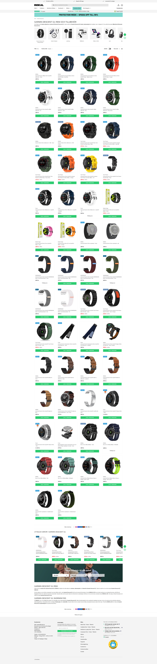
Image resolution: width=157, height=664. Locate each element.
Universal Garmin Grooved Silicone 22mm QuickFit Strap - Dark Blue (66, 76)
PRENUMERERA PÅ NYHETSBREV (67, 631)
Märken (68, 8)
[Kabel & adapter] (54, 33)
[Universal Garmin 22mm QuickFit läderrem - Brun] (44, 398)
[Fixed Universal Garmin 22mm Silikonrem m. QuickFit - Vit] (90, 197)
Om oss (82, 636)
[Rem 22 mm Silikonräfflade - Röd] (44, 465)
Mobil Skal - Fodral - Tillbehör (87, 624)
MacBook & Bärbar (51, 8)
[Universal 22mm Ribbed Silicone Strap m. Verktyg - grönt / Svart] (90, 465)
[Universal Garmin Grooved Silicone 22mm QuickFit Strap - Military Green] (90, 63)
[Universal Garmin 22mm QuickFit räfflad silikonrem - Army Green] (112, 97)
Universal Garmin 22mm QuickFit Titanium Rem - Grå (44, 445)
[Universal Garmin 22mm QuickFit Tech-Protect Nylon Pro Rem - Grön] (44, 331)
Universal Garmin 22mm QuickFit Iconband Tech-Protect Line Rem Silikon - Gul (89, 177)
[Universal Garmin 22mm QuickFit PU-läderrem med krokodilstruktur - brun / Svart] (67, 398)
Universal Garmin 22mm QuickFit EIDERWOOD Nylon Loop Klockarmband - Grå (44, 311)
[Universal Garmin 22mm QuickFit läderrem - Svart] (44, 365)
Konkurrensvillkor (84, 649)
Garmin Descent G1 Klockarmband (40, 42)
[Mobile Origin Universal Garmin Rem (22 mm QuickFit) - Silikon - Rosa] (44, 231)
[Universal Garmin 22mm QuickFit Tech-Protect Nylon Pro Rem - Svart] (90, 298)
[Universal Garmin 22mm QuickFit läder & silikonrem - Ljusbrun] (90, 365)
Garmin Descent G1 (40, 18)
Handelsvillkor (84, 639)
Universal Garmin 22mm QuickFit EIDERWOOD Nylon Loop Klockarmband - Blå (67, 277)
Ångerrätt (83, 641)
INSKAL (38, 659)
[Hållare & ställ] (96, 33)
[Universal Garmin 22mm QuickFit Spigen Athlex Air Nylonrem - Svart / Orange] (112, 331)
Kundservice (120, 8)
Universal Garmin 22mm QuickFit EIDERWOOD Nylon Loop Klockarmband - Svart (44, 277)
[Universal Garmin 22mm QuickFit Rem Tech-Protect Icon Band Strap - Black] (90, 130)
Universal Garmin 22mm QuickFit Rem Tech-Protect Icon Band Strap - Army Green (44, 177)
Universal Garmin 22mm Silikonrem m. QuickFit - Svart (44, 210)
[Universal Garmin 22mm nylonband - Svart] (90, 231)
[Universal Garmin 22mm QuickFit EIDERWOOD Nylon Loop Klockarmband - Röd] (90, 264)
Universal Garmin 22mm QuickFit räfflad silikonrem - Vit (43, 110)
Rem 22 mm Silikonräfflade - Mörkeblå (110, 444)
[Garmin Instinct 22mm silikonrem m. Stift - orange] (67, 130)
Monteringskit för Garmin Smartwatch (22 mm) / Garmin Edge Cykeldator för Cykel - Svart (67, 445)
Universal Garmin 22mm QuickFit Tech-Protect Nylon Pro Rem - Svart (90, 311)
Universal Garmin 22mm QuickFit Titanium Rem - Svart (112, 412)
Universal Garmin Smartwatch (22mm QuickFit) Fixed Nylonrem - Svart (67, 345)
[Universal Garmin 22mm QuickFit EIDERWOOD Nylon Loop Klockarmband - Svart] (44, 264)
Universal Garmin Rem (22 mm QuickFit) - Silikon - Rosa (43, 244)
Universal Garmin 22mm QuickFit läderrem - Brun (44, 412)
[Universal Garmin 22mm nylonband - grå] (112, 231)
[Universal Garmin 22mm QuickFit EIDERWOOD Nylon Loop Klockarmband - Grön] (112, 264)
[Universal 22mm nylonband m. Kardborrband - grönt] (67, 499)
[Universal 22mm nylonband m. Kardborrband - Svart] (44, 499)
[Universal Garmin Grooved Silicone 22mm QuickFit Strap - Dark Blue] (67, 63)
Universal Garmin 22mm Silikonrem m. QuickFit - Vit (90, 210)
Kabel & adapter (54, 41)
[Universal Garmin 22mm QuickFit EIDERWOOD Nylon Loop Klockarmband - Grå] (44, 298)
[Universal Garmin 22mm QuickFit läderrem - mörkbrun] (112, 365)
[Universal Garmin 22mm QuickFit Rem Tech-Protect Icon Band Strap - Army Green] (44, 164)
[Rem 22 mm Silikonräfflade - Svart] (90, 432)
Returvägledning (84, 644)
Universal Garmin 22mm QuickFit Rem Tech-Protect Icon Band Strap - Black (89, 143)
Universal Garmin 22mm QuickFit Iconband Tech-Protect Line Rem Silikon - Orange (66, 177)
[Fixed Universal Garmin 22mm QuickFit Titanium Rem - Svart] (112, 398)
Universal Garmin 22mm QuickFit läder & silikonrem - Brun (66, 378)
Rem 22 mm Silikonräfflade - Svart (87, 444)
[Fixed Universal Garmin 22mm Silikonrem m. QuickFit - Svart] (44, 197)
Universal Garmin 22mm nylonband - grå (111, 243)
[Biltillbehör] (82, 33)
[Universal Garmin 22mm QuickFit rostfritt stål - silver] (90, 398)
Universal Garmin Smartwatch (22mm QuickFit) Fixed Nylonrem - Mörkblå (90, 345)
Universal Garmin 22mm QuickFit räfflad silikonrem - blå (88, 110)
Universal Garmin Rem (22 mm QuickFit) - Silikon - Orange (66, 244)
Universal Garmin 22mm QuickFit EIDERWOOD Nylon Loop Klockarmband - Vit (67, 311)
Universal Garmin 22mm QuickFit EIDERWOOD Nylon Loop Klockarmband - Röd (90, 277)
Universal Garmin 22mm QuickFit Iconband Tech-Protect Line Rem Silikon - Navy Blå (111, 143)
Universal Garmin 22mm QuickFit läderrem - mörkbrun (111, 378)
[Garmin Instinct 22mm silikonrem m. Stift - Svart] (44, 130)
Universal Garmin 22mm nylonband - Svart (89, 243)
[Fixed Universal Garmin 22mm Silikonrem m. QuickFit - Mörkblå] (67, 197)
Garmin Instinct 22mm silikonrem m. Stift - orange (66, 143)
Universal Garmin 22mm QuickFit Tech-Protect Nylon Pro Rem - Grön (44, 345)
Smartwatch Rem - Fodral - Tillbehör (88, 631)
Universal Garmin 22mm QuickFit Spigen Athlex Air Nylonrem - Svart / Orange (112, 345)
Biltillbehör (82, 41)
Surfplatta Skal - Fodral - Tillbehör (88, 627)
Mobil (35, 8)
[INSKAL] (39, 5)
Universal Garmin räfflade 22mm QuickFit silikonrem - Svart (43, 76)
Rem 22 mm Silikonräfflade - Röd (41, 478)
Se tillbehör (96, 575)
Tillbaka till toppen (78, 614)
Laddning (68, 41)
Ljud (110, 41)
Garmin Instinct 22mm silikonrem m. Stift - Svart (44, 142)
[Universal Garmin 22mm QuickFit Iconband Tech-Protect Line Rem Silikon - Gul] (90, 164)
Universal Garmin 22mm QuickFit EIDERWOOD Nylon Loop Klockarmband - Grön (112, 277)
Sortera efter (44, 48)
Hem (35, 18)
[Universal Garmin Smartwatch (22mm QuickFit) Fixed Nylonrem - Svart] (67, 331)
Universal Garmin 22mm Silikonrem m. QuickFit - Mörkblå (67, 210)
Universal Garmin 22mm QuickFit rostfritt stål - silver (89, 412)
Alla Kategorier (86, 8)
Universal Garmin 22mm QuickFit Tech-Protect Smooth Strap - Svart (112, 177)
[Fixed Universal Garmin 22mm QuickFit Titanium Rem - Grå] (44, 432)
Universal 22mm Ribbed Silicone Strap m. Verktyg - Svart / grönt (111, 479)
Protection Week (77, 8)
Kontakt (82, 651)
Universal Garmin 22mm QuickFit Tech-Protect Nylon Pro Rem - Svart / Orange (112, 311)
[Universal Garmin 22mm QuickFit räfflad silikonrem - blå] (90, 97)
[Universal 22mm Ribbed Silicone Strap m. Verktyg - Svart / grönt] (112, 465)
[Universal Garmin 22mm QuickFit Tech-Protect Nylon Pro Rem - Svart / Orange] (112, 298)
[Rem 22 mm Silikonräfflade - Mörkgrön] (67, 465)
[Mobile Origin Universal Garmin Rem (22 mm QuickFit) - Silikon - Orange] (67, 231)
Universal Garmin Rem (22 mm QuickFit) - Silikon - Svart (111, 210)
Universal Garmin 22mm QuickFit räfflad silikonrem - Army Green (111, 110)
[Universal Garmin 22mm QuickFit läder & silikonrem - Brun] (67, 365)
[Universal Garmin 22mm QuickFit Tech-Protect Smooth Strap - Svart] (112, 164)
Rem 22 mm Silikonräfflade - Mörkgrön (65, 478)
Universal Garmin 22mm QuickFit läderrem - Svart (44, 378)
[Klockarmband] (40, 33)
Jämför (105, 48)
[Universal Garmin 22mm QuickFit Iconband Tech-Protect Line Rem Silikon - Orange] (67, 164)
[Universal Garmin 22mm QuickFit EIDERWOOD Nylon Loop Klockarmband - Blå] (67, 264)
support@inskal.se (41, 624)
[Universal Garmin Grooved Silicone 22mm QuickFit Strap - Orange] (112, 63)
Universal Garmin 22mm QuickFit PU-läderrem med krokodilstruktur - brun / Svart (67, 412)
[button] (122, 5)
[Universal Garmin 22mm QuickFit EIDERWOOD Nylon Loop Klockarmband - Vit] (67, 298)
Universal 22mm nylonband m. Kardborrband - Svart (44, 512)
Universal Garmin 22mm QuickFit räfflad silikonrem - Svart (66, 110)
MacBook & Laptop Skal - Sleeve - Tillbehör (90, 629)
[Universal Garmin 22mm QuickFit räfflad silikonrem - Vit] (44, 97)
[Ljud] (110, 33)
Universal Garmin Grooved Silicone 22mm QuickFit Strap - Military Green (89, 76)
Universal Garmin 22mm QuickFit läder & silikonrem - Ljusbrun (88, 378)
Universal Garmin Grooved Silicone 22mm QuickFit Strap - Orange (111, 76)
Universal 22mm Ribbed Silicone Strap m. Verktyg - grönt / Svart (89, 479)
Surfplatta (42, 8)
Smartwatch (60, 8)
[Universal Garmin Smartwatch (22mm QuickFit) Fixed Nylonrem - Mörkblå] (90, 331)
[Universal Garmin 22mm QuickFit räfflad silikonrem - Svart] (67, 97)
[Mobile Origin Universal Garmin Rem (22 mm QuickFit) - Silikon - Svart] (112, 197)
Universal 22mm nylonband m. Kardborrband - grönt (67, 512)
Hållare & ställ (96, 41)
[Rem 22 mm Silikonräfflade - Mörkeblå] (112, 432)
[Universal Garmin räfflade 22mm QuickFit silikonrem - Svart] (44, 63)
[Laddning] (68, 33)
